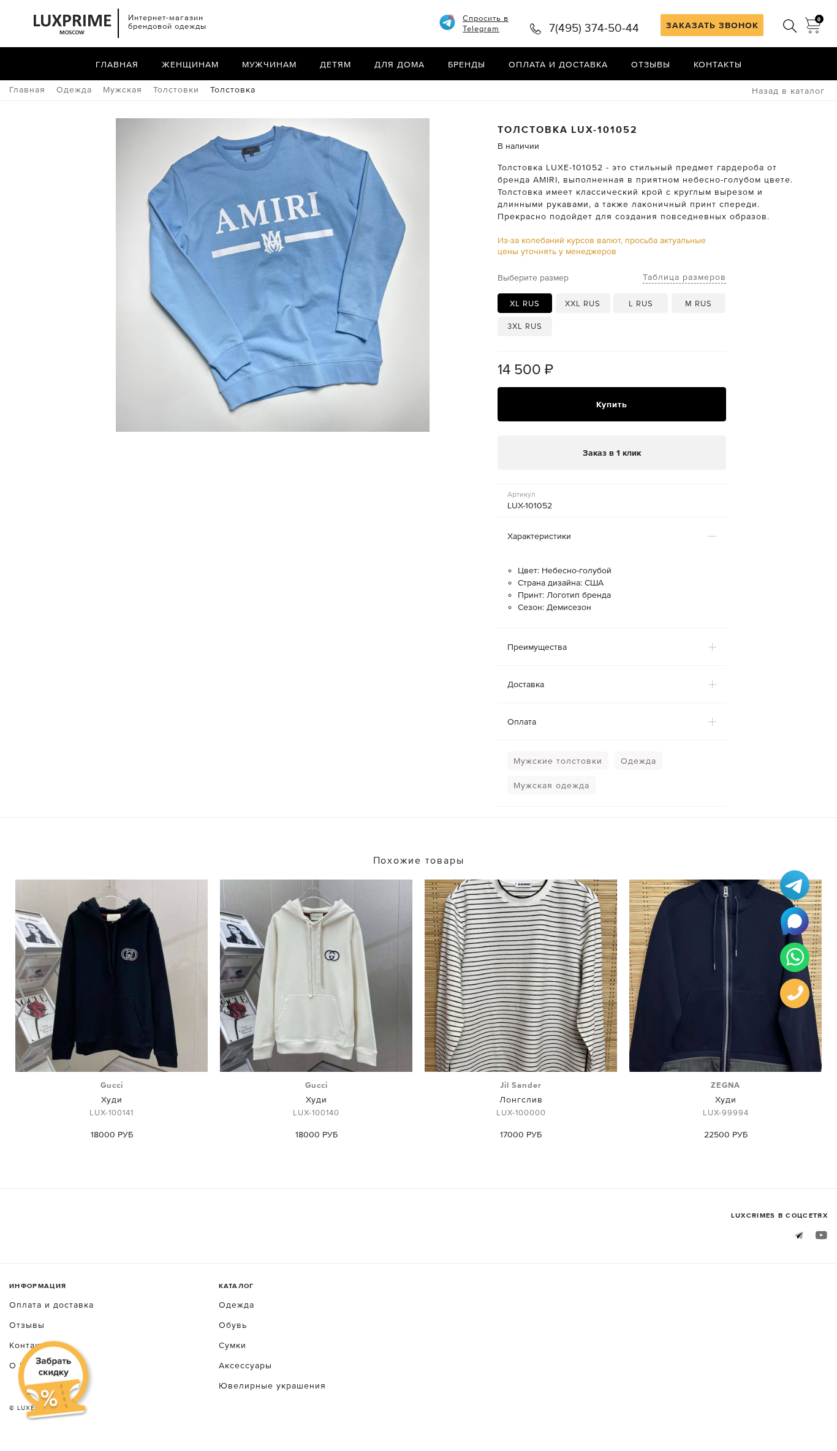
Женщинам (190, 64)
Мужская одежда (551, 785)
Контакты (718, 64)
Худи (111, 1098)
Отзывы (650, 64)
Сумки (232, 1345)
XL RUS (525, 303)
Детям (335, 64)
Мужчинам (269, 64)
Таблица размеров (684, 277)
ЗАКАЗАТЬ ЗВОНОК (712, 25)
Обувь (233, 1325)
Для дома (399, 64)
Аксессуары (245, 1365)
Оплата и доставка (558, 64)
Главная (117, 64)
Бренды (466, 64)
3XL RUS (524, 326)
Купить (611, 404)
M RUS (698, 303)
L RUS (641, 303)
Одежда (638, 761)
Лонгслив (521, 1098)
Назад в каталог (788, 91)
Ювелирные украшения (272, 1385)
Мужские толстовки (557, 761)
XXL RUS (582, 303)
